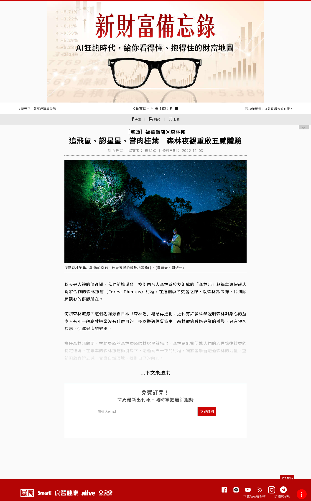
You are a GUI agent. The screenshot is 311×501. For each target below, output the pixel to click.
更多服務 (287, 478)
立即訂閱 (207, 411)
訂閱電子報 (282, 496)
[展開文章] (176, 108)
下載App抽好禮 (254, 496)
